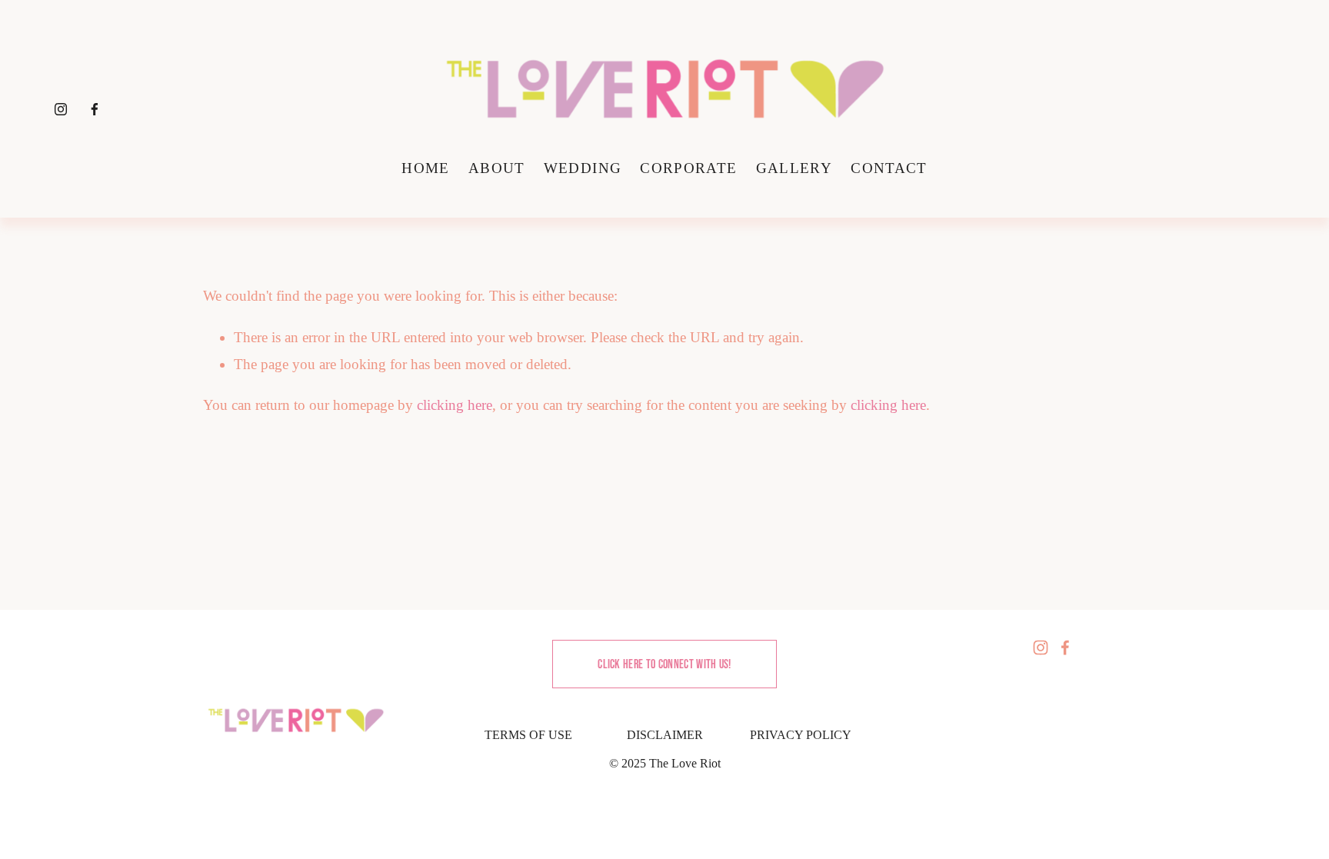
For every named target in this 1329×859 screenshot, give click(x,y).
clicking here (454, 405)
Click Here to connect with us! (664, 664)
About (496, 168)
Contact (889, 168)
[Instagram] (60, 109)
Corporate (688, 168)
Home (425, 168)
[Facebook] (94, 109)
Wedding (582, 168)
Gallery (794, 168)
